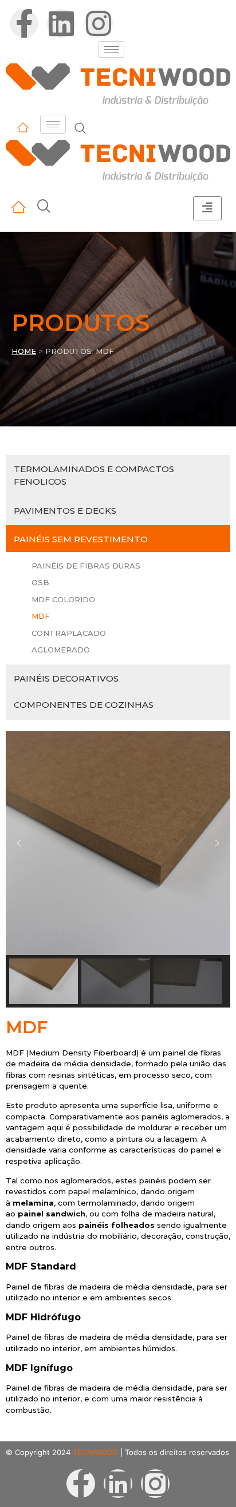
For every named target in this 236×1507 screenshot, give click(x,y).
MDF (41, 615)
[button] (18, 843)
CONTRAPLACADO (69, 633)
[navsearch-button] (80, 129)
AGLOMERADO (61, 649)
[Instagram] (98, 23)
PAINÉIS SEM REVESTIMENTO (81, 539)
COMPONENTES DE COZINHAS (84, 704)
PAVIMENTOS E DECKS (65, 510)
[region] (118, 869)
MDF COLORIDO (63, 599)
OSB (40, 582)
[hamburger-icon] (111, 49)
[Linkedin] (61, 23)
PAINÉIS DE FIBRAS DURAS (86, 565)
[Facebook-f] (24, 23)
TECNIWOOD (95, 1452)
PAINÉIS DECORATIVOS (66, 678)
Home (23, 351)
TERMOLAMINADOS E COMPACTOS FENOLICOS (94, 475)
